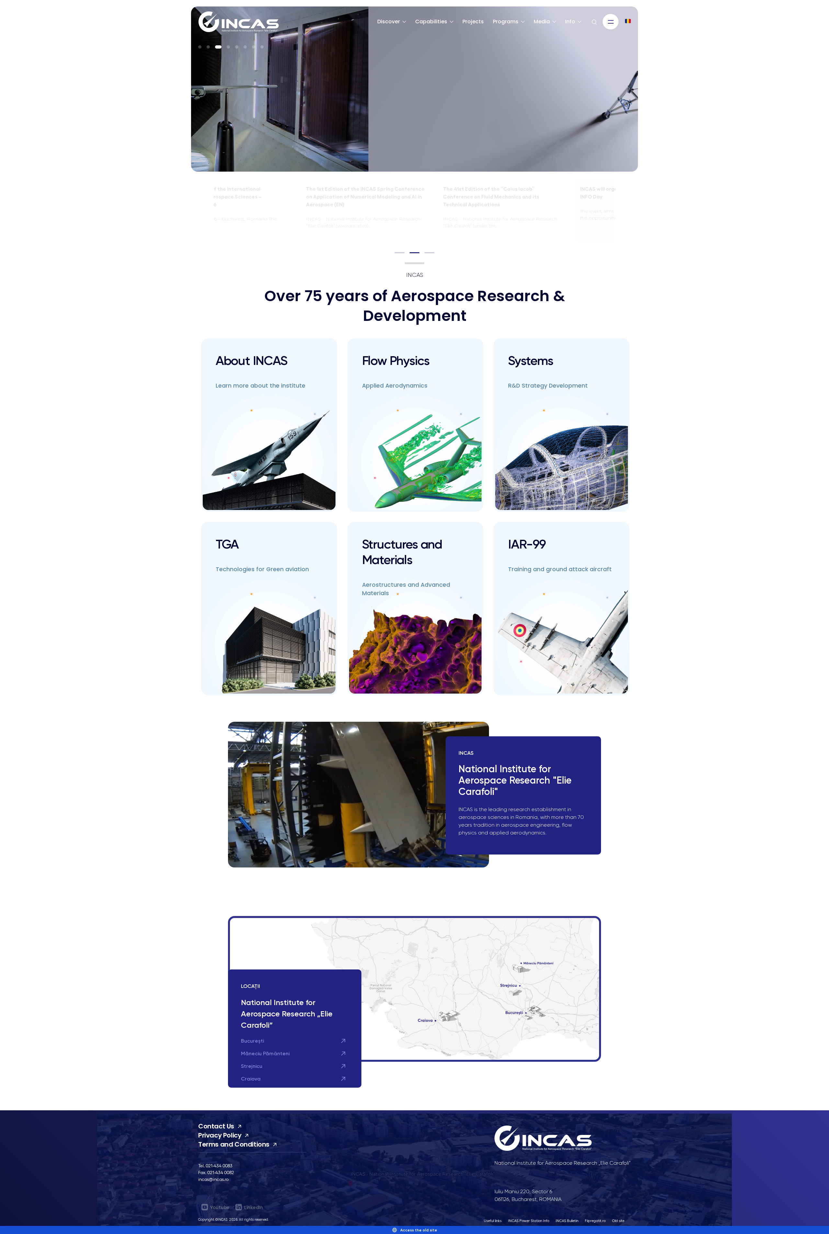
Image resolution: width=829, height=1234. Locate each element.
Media (542, 21)
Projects (473, 21)
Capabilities (431, 21)
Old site (618, 1220)
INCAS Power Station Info (528, 1220)
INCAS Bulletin (567, 1220)
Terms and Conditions (233, 1144)
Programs (505, 21)
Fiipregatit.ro (595, 1220)
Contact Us (216, 1126)
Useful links (493, 1220)
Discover (388, 21)
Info (570, 21)
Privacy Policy (219, 1135)
